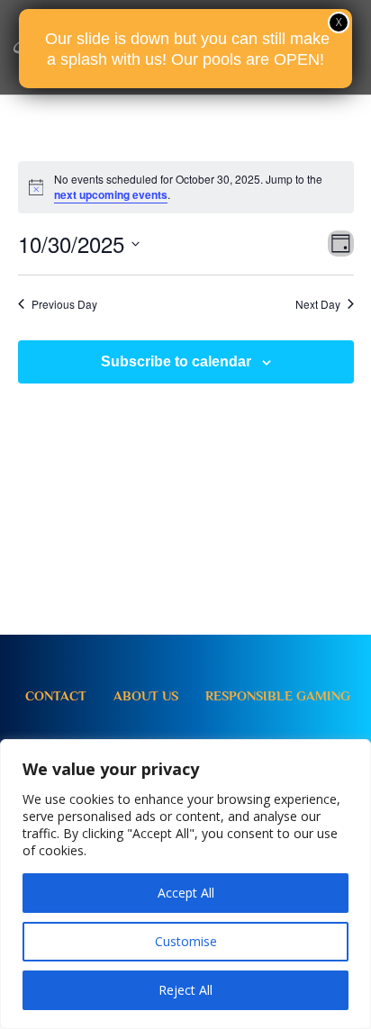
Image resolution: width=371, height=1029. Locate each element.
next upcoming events (110, 194)
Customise (186, 941)
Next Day (317, 304)
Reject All (185, 989)
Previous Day (64, 304)
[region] (185, 884)
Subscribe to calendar (176, 361)
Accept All (186, 892)
